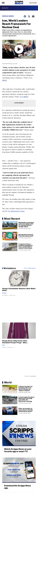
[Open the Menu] (3, 2)
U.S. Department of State (16, 211)
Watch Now (32, 2)
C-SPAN (25, 97)
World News (8, 16)
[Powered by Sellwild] (33, 376)
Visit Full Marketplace (30, 268)
